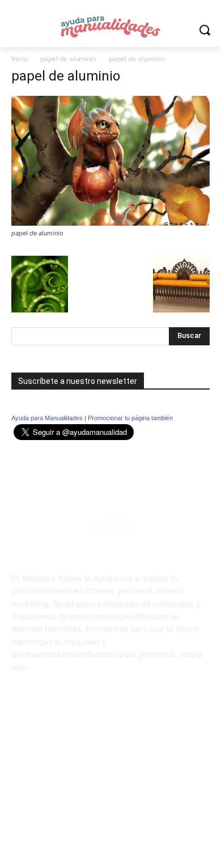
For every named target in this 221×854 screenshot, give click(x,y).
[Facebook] (97, 751)
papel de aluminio (68, 59)
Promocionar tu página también (130, 418)
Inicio (19, 59)
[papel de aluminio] (110, 222)
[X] (124, 751)
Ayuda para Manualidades (47, 418)
